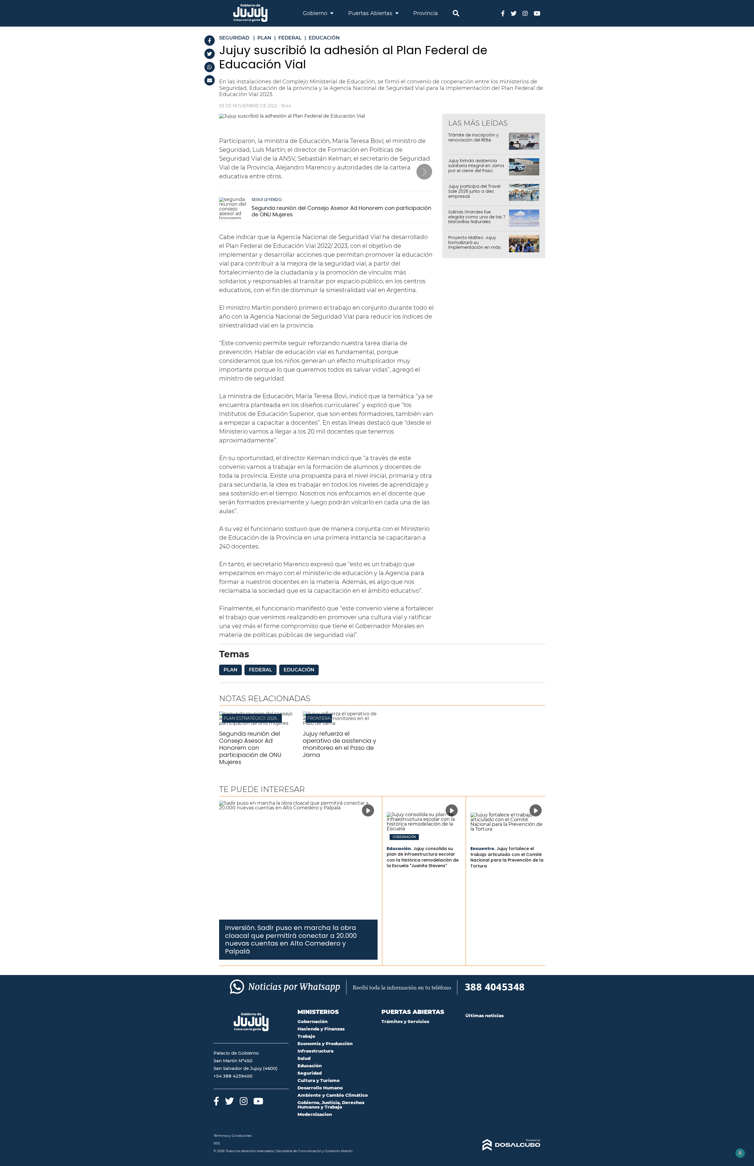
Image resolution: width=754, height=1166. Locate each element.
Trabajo (306, 1036)
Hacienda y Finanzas (321, 1029)
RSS (217, 1143)
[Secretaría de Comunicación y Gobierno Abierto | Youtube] (537, 13)
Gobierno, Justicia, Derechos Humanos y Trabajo (330, 1105)
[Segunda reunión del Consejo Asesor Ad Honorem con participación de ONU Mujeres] (234, 208)
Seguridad (309, 1073)
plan (230, 670)
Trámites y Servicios (405, 1021)
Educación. (399, 849)
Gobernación (404, 837)
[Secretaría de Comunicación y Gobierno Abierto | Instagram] (525, 13)
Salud (303, 1058)
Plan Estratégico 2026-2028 (256, 718)
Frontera (318, 718)
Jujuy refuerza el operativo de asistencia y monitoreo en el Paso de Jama (339, 744)
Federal (260, 670)
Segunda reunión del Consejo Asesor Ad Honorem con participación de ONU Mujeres (341, 211)
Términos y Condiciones (233, 1136)
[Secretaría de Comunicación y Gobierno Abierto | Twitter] (514, 13)
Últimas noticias (484, 1015)
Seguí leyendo (267, 199)
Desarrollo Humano (320, 1088)
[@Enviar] (209, 80)
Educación (299, 670)
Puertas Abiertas (371, 13)
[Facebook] (209, 40)
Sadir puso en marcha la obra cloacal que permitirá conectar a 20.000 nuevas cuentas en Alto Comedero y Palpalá (291, 939)
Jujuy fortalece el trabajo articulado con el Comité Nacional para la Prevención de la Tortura (506, 857)
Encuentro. (482, 849)
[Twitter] (209, 54)
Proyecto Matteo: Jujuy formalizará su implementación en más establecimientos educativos (474, 247)
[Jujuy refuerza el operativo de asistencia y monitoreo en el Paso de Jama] (340, 723)
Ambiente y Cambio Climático (332, 1095)
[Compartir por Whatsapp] (209, 67)
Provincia (425, 13)
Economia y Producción (325, 1043)
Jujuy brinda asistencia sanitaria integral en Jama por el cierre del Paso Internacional (476, 168)
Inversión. (240, 927)
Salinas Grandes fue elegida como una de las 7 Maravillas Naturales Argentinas (476, 219)
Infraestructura (315, 1051)
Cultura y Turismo (318, 1080)
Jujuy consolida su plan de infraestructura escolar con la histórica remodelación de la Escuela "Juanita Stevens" (423, 857)
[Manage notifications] (740, 1153)
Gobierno (316, 13)
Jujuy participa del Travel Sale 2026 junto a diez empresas (474, 191)
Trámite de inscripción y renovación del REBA (473, 137)
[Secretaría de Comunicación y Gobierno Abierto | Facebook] (503, 13)
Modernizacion (314, 1114)
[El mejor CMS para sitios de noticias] (502, 1145)
